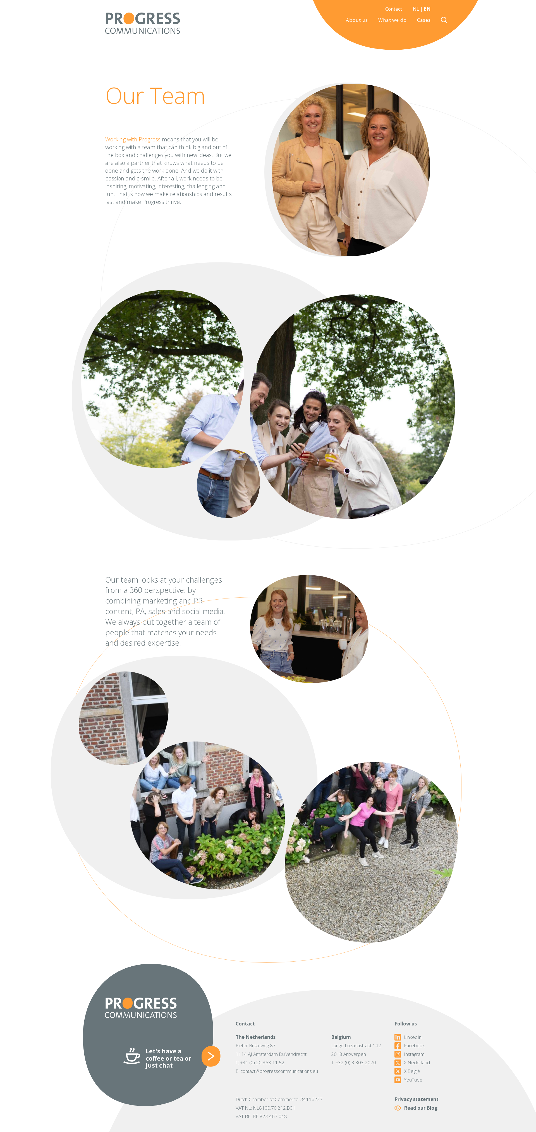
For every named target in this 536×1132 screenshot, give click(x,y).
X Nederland (417, 1062)
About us (357, 20)
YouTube (413, 1080)
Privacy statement (416, 1099)
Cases (424, 20)
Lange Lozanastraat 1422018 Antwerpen (356, 1049)
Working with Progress (133, 139)
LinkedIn (413, 1037)
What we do (392, 20)
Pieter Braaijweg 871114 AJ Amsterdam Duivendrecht (271, 1049)
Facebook (414, 1045)
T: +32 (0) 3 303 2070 (353, 1062)
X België (412, 1071)
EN (427, 9)
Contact (393, 9)
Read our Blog (420, 1108)
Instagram (414, 1054)
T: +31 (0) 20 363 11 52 (260, 1062)
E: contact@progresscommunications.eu (277, 1071)
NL (416, 9)
